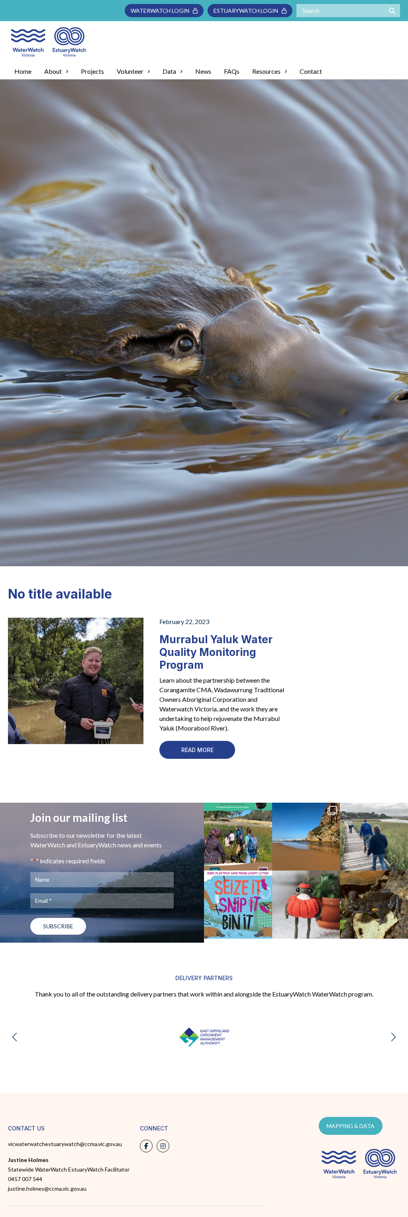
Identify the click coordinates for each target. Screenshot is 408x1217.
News (203, 71)
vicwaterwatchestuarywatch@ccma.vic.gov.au (65, 1143)
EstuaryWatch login (248, 10)
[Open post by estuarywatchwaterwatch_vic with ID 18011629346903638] (306, 837)
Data (169, 71)
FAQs (231, 71)
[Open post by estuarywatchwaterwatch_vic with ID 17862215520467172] (238, 904)
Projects (92, 71)
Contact (311, 71)
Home (22, 71)
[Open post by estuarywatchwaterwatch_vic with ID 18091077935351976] (238, 837)
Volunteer (130, 71)
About (53, 71)
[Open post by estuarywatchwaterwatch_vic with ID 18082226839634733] (306, 904)
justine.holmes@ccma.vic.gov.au (47, 1188)
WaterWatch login (162, 10)
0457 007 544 (25, 1179)
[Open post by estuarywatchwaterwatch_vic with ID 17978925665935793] (374, 837)
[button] (15, 1037)
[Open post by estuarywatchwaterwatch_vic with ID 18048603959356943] (374, 904)
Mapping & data (351, 1125)
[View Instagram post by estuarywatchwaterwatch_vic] (265, 863)
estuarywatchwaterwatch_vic (240, 882)
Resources (266, 71)
